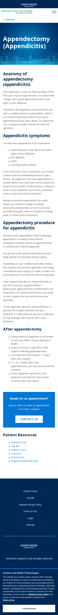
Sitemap (30, 524)
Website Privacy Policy (30, 504)
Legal (30, 518)
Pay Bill (15, 446)
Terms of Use (30, 511)
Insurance (16, 453)
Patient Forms (18, 449)
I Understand (29, 608)
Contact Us (29, 419)
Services (10, 19)
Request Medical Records (25, 460)
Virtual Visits (17, 457)
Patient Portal (18, 442)
